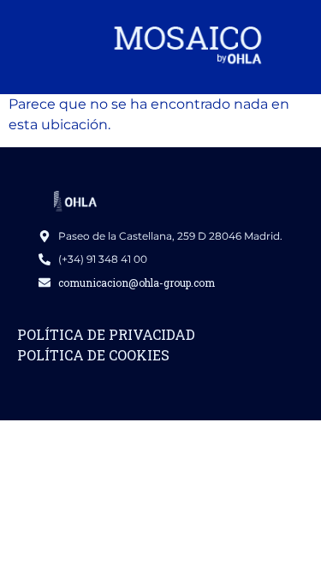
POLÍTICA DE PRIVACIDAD (106, 334)
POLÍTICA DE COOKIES (93, 355)
